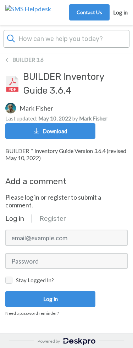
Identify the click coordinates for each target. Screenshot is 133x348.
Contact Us (89, 12)
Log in (120, 12)
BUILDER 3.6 (28, 60)
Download (55, 131)
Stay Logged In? (35, 280)
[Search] (11, 37)
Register (52, 218)
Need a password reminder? (32, 313)
